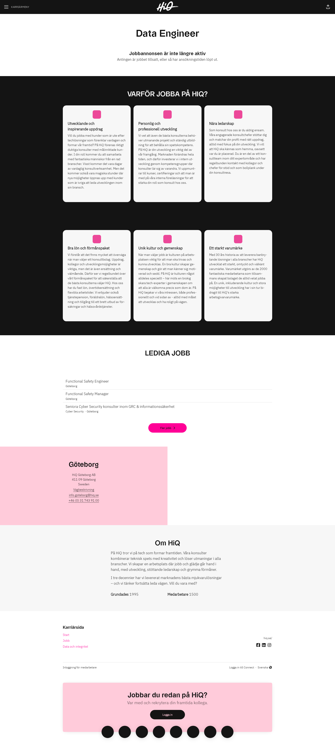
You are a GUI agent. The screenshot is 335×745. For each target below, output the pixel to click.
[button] (328, 7)
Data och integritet (75, 646)
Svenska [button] (263, 667)
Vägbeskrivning (83, 490)
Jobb (66, 641)
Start (66, 635)
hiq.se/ (268, 638)
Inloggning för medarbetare (80, 667)
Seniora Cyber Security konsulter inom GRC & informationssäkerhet (120, 406)
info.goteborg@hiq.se (84, 495)
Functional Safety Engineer (87, 381)
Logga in (167, 714)
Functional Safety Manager (87, 393)
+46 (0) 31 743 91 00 (84, 500)
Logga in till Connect (241, 667)
